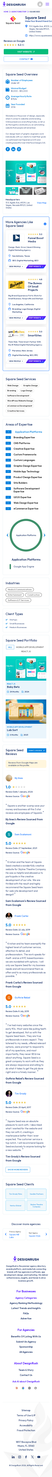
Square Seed (35, 17)
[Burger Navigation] (47, 4)
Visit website (24, 51)
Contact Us (26, 1375)
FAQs (26, 1313)
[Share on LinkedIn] (13, 149)
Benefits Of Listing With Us (26, 1336)
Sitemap (26, 1410)
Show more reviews (18, 1169)
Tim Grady (20, 1093)
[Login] (40, 4)
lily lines (19, 778)
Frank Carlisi (21, 915)
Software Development (18, 395)
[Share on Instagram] (19, 149)
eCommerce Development (19, 405)
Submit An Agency (26, 1341)
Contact (24, 59)
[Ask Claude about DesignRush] (16, 1388)
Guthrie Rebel (22, 997)
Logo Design (26, 390)
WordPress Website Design (20, 400)
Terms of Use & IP (26, 1415)
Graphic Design (30, 385)
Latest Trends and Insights (26, 1308)
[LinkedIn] (13, 1457)
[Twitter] (32, 1457)
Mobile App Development (30, 647)
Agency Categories (26, 1297)
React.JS (26, 651)
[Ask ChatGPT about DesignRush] (29, 1388)
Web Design (12, 385)
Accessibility (26, 1425)
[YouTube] (38, 1457)
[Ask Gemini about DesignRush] (23, 1388)
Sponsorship (26, 1346)
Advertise (26, 1318)
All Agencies (26, 1352)
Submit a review (35, 751)
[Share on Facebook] (8, 149)
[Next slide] (44, 535)
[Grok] (35, 1388)
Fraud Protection (26, 1430)
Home (6, 12)
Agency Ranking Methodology (26, 1303)
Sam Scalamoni (23, 834)
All (10, 647)
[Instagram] (19, 1457)
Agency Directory (19, 12)
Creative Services (15, 411)
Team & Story (26, 1370)
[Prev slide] (8, 535)
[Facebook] (26, 1457)
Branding (11, 390)
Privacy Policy (26, 1420)
